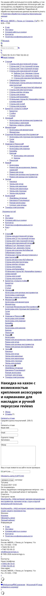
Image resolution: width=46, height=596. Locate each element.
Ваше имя (5, 427)
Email (3, 432)
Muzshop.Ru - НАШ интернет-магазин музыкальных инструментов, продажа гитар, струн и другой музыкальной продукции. (23, 501)
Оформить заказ (8, 518)
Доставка (9, 29)
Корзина (4, 515)
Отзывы (8, 414)
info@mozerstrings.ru (10, 552)
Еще (7, 227)
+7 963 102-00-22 (8, 566)
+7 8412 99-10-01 (8, 563)
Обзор (7, 412)
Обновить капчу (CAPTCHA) (12, 476)
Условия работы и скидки (16, 32)
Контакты (9, 34)
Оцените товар (7, 437)
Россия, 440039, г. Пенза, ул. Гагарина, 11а (19, 21)
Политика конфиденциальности (19, 37)
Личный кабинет (8, 520)
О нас (7, 27)
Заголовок (5, 440)
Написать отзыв (8, 418)
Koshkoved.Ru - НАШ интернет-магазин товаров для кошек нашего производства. (23, 509)
